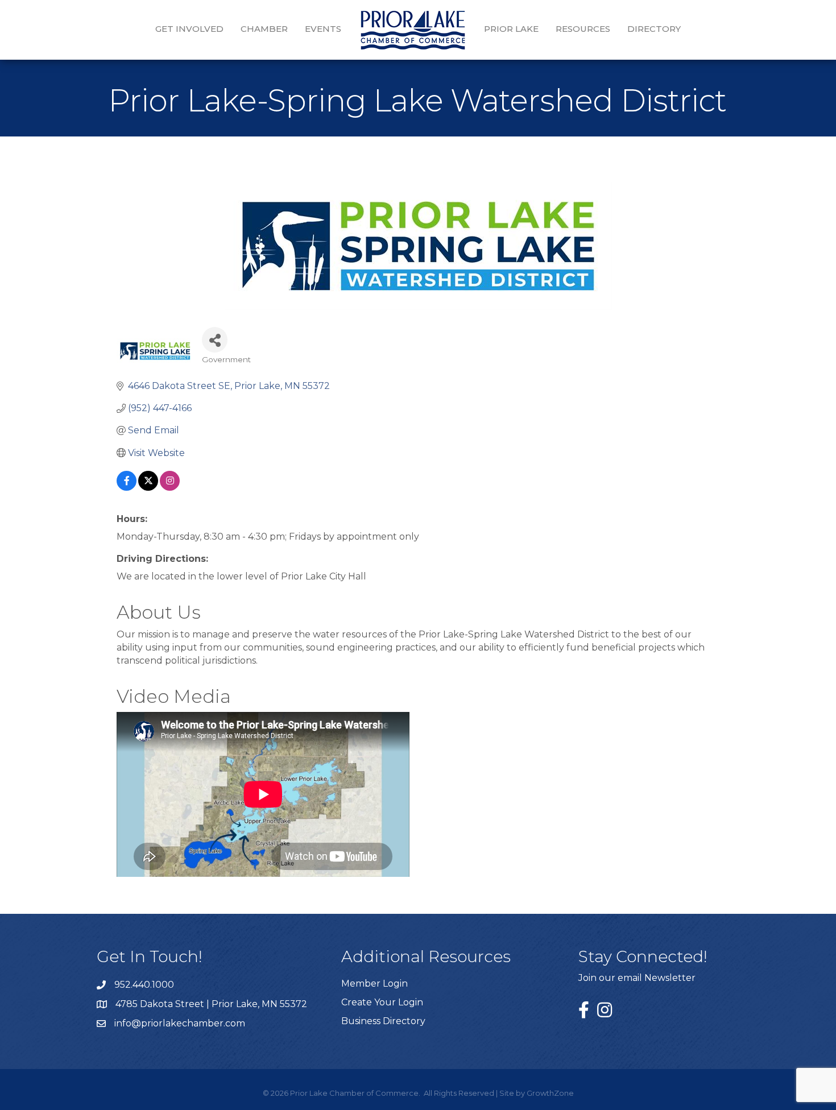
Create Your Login (382, 1002)
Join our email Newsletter (637, 977)
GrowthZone (550, 1092)
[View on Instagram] (170, 487)
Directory (654, 28)
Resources (583, 28)
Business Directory (383, 1021)
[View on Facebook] (126, 487)
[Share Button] (214, 340)
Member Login (374, 983)
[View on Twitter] (148, 487)
